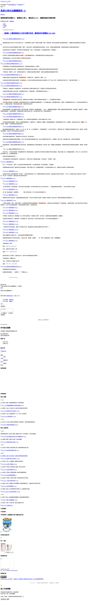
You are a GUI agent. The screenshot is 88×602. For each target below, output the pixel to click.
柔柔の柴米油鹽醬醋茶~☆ (13, 10)
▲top (2, 303)
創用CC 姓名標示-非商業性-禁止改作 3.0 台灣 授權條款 (27, 579)
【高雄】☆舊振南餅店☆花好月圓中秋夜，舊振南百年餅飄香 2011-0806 (29, 33)
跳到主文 (3, 14)
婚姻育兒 (12, 21)
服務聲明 (57, 582)
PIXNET (33, 582)
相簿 (4, 24)
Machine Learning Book (12, 570)
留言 (11, 295)
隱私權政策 (52, 582)
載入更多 (3, 306)
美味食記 (11, 299)
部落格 (5, 25)
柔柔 (2, 287)
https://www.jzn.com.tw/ (11, 246)
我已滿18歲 (3, 599)
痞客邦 (8, 295)
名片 (4, 27)
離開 (8, 599)
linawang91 (7, 579)
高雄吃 (10, 301)
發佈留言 (3, 314)
